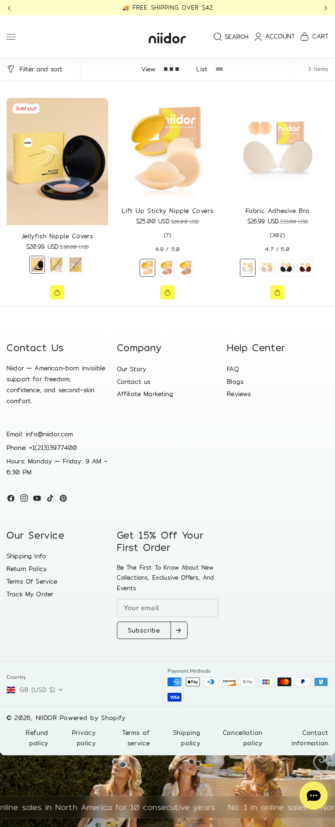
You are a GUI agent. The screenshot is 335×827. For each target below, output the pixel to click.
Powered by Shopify (93, 718)
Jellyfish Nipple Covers (57, 236)
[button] (12, 7)
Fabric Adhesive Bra (278, 210)
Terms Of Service (32, 581)
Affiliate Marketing (145, 394)
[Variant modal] (57, 292)
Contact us (134, 381)
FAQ (233, 369)
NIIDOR (46, 718)
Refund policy (37, 738)
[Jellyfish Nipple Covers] (57, 161)
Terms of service (136, 738)
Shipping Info (26, 556)
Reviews (239, 394)
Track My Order (30, 594)
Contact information (309, 738)
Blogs (235, 381)
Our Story (131, 369)
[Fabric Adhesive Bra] (277, 149)
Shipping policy (187, 738)
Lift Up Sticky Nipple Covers (167, 210)
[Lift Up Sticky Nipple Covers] (168, 149)
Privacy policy (84, 738)
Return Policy (27, 568)
